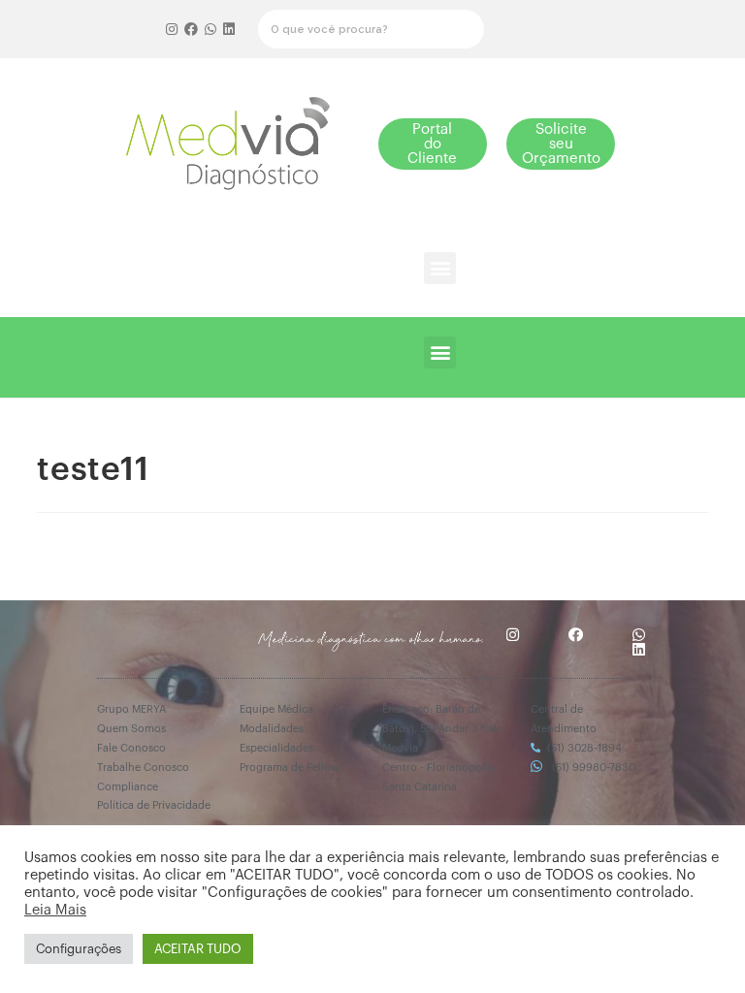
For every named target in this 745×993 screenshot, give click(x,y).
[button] (433, 144)
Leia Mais (55, 910)
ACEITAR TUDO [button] (198, 949)
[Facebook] (191, 29)
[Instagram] (172, 29)
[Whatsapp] (210, 29)
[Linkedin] (229, 29)
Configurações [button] (78, 949)
